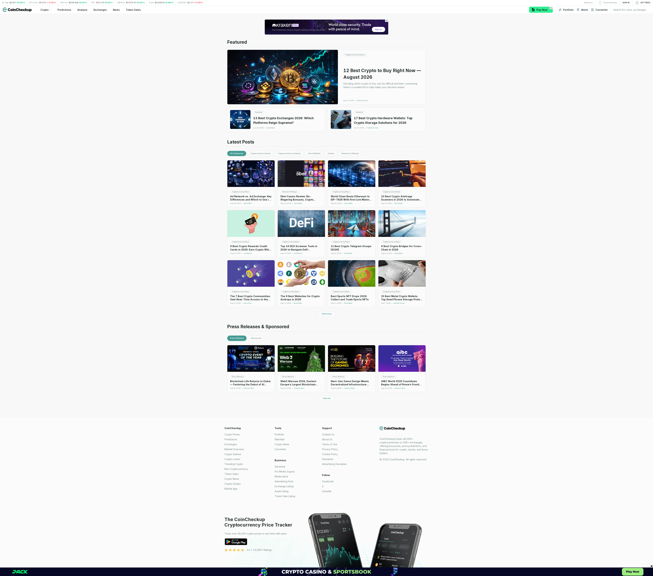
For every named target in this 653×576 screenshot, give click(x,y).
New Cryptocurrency (236, 469)
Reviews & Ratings (350, 153)
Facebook (328, 481)
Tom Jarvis (248, 303)
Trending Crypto (233, 464)
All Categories (236, 153)
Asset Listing (281, 491)
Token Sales (231, 473)
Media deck (281, 476)
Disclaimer (327, 459)
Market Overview (234, 449)
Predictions (230, 439)
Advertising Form (284, 481)
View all (326, 398)
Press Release (237, 338)
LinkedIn (326, 491)
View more (327, 314)
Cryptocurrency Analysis (289, 153)
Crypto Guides (232, 483)
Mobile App (230, 488)
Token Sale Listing (285, 496)
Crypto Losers (232, 459)
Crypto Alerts (282, 444)
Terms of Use (329, 444)
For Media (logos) (285, 471)
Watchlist (279, 439)
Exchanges (230, 444)
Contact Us (328, 434)
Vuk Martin (248, 253)
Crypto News (231, 478)
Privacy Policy (330, 449)
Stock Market (314, 153)
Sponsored (256, 338)
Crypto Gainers (232, 454)
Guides (331, 153)
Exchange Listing (284, 486)
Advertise (280, 466)
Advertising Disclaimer (334, 464)
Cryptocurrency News (260, 153)
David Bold (271, 128)
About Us (327, 439)
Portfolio (279, 434)
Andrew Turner (362, 100)
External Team (249, 388)
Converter (280, 449)
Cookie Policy (330, 454)
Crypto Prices (232, 434)
